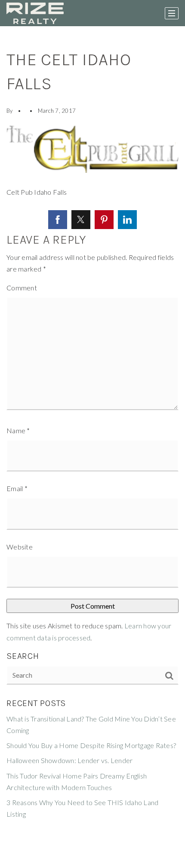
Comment (21, 288)
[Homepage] (35, 13)
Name (18, 430)
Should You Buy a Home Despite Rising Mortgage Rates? (91, 745)
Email (17, 488)
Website (19, 547)
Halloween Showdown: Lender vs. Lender (69, 760)
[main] (92, 440)
